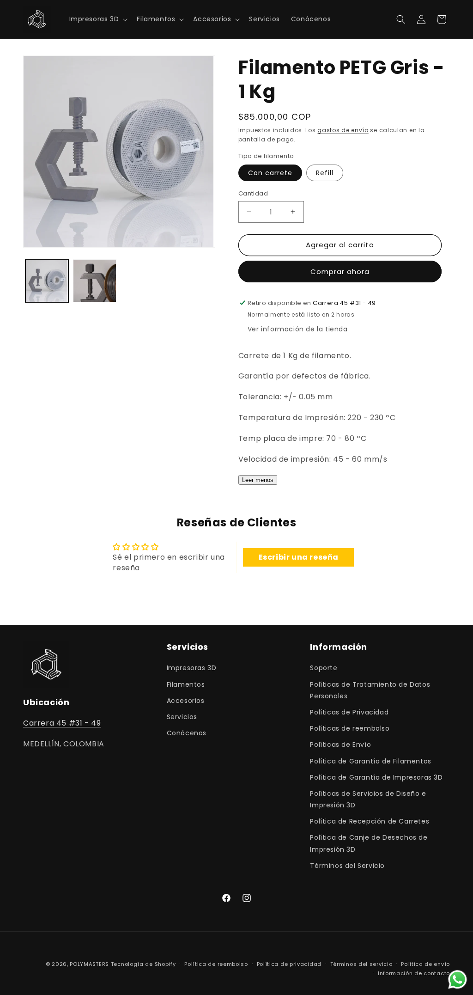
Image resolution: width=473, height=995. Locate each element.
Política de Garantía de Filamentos (370, 761)
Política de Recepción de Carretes (369, 821)
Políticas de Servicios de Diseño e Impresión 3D (368, 799)
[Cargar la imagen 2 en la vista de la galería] (94, 280)
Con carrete (270, 172)
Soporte (323, 667)
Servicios (182, 716)
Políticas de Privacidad (349, 712)
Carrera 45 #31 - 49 (62, 723)
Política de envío (425, 964)
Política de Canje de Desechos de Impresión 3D (368, 843)
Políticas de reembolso (349, 728)
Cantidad (253, 193)
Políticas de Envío (340, 744)
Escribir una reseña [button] (299, 557)
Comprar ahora (340, 271)
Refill (325, 172)
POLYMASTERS (89, 964)
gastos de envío (343, 130)
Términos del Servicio (347, 865)
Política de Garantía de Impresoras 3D (376, 777)
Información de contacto (414, 973)
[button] (98, 19)
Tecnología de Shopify (143, 964)
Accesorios (186, 700)
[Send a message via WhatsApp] (457, 979)
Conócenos (186, 733)
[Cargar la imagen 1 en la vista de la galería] (46, 280)
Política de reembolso (216, 964)
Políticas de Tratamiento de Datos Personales (370, 690)
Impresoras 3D (192, 667)
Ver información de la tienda (298, 329)
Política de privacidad (289, 964)
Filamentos (186, 684)
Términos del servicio (361, 964)
